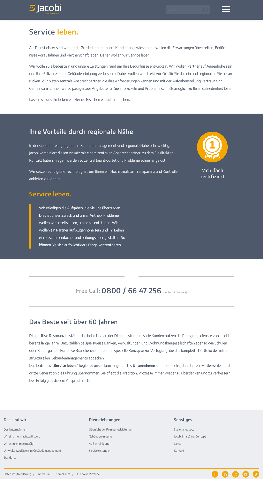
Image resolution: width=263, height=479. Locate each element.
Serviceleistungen (100, 450)
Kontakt (179, 450)
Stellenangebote (184, 429)
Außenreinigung (99, 443)
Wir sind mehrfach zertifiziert (22, 436)
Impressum (44, 474)
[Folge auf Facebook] (215, 474)
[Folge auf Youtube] (245, 474)
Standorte (10, 457)
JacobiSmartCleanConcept (190, 436)
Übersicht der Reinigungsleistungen (111, 429)
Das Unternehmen (15, 429)
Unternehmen (144, 365)
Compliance (63, 474)
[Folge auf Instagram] (235, 474)
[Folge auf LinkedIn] (225, 474)
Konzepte (136, 350)
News (177, 443)
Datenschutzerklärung (17, 474)
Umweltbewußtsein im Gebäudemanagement (32, 450)
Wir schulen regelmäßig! (19, 443)
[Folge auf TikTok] (256, 474)
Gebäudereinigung (100, 436)
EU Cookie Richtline (88, 474)
